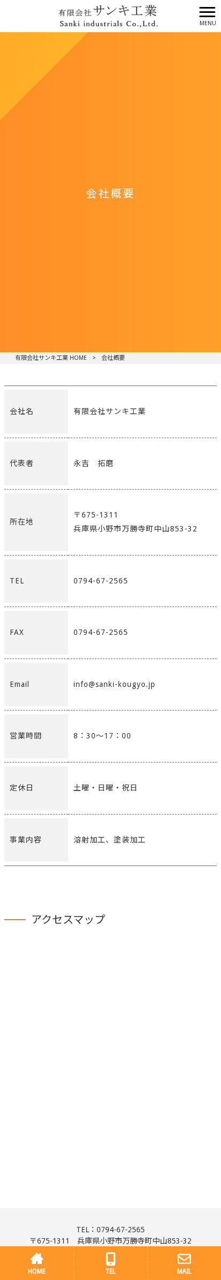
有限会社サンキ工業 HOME (51, 357)
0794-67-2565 (121, 1229)
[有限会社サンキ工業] (97, 15)
